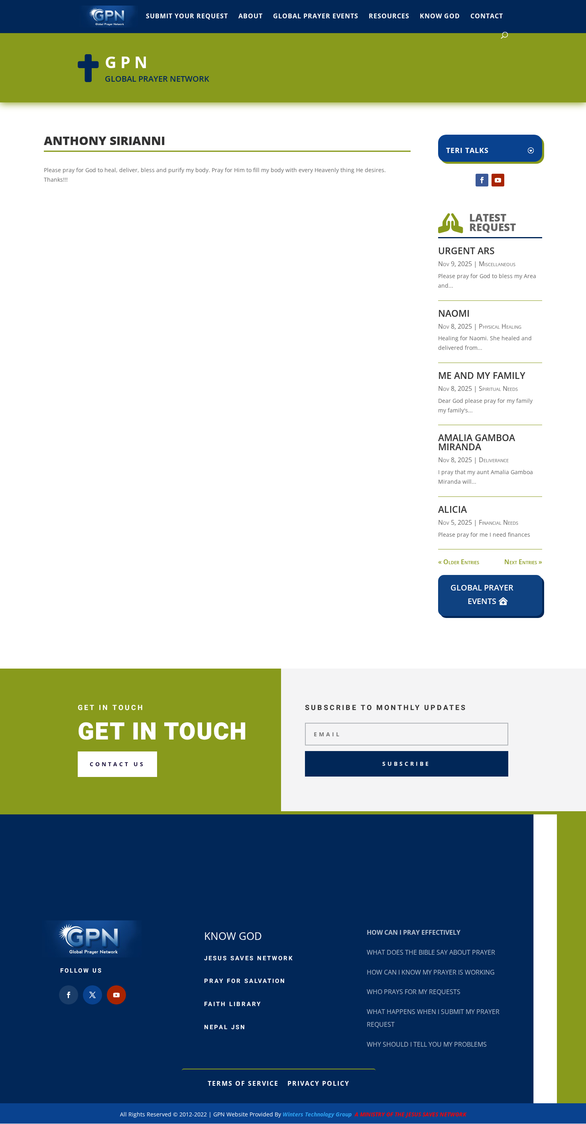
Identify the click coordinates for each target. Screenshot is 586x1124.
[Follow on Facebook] (482, 180)
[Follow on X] (92, 994)
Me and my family (481, 375)
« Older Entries (458, 561)
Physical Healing (500, 326)
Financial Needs (498, 522)
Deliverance (494, 459)
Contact (486, 16)
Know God (440, 16)
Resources (389, 16)
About (250, 16)
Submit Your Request (187, 16)
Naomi (454, 313)
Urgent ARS (466, 250)
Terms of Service (243, 1082)
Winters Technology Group (374, 1114)
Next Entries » (523, 561)
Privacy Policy (318, 1082)
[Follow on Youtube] (498, 180)
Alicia (452, 509)
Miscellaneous (497, 263)
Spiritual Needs (498, 388)
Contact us (117, 764)
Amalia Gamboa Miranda (476, 442)
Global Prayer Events (315, 16)
